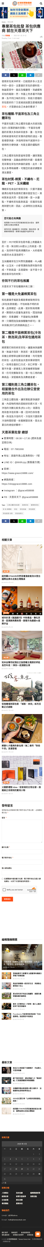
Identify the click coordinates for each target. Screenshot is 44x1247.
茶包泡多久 (19, 513)
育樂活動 (33, 1196)
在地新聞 (5, 1200)
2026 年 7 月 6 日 (9, 967)
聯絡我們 (14, 1232)
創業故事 (5, 1196)
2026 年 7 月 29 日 (8, 668)
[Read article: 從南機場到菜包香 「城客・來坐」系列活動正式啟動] (22, 687)
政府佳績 (19, 1193)
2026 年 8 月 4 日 (8, 627)
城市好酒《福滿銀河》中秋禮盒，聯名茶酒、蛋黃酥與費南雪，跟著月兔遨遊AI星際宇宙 (21, 621)
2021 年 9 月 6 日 (19, 1019)
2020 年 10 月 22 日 (19, 999)
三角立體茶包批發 (13, 505)
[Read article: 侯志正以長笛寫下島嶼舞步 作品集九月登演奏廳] (6, 1070)
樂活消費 (10, 22)
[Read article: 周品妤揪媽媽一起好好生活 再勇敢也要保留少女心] (6, 985)
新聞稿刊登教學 (18, 1235)
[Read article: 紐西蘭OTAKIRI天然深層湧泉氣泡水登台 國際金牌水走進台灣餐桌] (22, 559)
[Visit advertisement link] (22, 12)
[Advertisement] (22, 530)
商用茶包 (25, 505)
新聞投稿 (30, 1235)
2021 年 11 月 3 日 (19, 978)
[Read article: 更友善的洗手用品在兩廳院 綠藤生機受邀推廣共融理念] (6, 996)
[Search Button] (41, 3)
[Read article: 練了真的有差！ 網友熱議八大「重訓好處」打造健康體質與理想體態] (6, 1080)
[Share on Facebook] (6, 75)
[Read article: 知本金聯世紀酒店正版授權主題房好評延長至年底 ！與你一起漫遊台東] (22, 645)
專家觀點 (5, 1203)
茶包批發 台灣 (8, 513)
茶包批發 (32, 509)
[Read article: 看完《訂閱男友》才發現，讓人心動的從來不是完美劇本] (6, 1006)
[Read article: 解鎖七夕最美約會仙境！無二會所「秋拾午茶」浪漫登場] (22, 728)
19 (16, 1169)
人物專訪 (5, 1193)
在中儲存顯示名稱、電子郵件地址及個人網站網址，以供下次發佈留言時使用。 (22, 880)
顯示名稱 (6, 847)
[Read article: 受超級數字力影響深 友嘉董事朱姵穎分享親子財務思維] (6, 975)
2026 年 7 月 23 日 (8, 710)
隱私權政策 (5, 1235)
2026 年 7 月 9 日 (8, 793)
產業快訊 (19, 1203)
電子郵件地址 (7, 857)
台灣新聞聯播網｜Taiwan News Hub (18, 1239)
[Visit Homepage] (22, 3)
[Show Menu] (3, 3)
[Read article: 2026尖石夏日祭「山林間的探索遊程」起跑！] (6, 1100)
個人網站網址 (7, 868)
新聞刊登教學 (21, 1196)
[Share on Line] (22, 75)
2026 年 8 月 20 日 (8, 582)
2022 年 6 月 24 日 (20, 35)
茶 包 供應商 (7, 509)
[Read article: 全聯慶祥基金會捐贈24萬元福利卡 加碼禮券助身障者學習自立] (6, 1090)
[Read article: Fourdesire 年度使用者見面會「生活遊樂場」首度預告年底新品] (6, 1016)
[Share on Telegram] (30, 75)
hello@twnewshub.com (17, 1220)
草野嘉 (7, 35)
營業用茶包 (35, 505)
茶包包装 (23, 509)
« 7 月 (4, 1183)
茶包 (15, 509)
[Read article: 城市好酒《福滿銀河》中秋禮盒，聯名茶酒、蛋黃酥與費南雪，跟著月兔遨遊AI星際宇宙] (22, 600)
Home (4, 22)
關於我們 (5, 1232)
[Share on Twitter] (14, 75)
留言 (4, 818)
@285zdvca (12, 1215)
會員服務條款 (25, 1232)
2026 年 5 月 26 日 (19, 1009)
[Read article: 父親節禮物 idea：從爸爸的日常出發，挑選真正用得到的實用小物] (22, 770)
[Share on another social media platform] (38, 75)
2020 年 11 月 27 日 (19, 989)
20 (22, 1169)
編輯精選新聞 (35, 1193)
